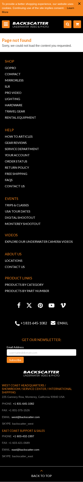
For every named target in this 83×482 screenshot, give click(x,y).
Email (59, 323)
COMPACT (13, 74)
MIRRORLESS (14, 80)
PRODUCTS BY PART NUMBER (27, 291)
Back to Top (41, 476)
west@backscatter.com (26, 417)
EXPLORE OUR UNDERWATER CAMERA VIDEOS (39, 241)
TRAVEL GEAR (15, 111)
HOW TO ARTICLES (19, 136)
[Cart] (77, 24)
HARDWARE (13, 105)
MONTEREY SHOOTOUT (23, 223)
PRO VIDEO (13, 92)
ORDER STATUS (16, 161)
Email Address (15, 347)
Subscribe (15, 360)
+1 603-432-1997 (23, 436)
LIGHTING (12, 99)
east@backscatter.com (25, 449)
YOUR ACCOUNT (17, 155)
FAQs (9, 180)
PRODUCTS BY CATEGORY (24, 284)
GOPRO (10, 68)
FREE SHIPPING (16, 173)
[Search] (67, 24)
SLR (7, 86)
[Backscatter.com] (31, 24)
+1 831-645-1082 (34, 323)
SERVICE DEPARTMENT (22, 149)
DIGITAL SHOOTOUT (20, 217)
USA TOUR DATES (17, 211)
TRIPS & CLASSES (17, 205)
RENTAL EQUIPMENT (20, 117)
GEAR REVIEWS (16, 142)
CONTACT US (15, 186)
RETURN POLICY (17, 167)
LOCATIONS (13, 260)
